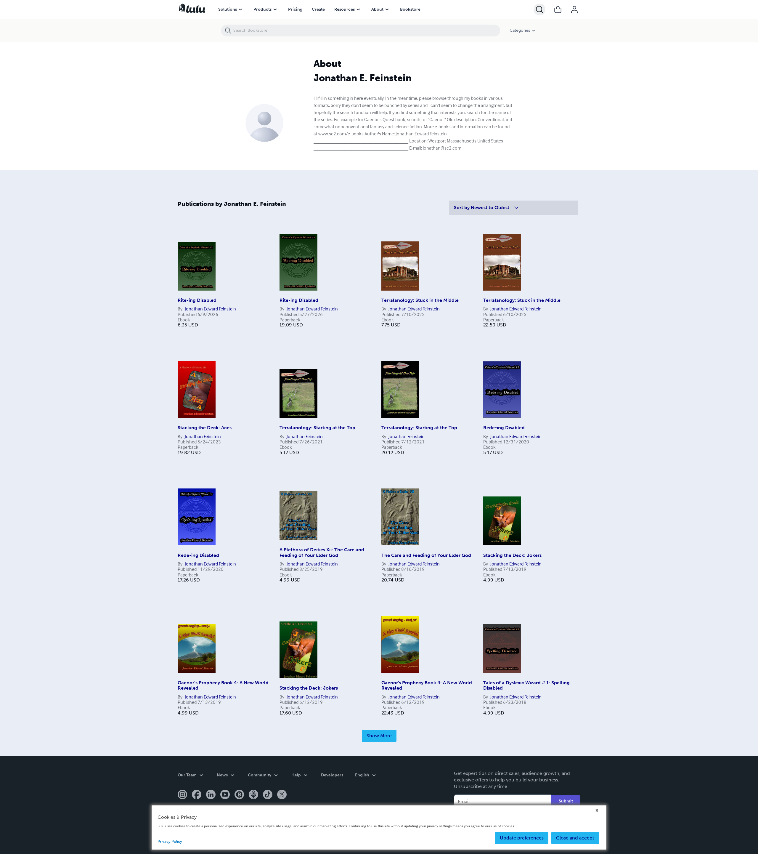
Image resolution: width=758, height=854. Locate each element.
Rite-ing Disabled (197, 300)
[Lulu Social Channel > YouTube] (225, 795)
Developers (332, 775)
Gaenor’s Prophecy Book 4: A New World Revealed (223, 685)
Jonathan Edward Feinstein (210, 308)
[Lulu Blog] (239, 795)
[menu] (240, 9)
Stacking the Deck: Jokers (512, 555)
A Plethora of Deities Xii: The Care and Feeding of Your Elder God (322, 552)
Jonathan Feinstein (203, 436)
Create (318, 9)
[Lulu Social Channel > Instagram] (182, 795)
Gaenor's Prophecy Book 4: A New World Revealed (426, 685)
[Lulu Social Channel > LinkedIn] (211, 795)
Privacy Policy (170, 841)
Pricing (295, 9)
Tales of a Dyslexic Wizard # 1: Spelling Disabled (526, 685)
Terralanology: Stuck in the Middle (420, 300)
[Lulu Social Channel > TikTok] (267, 795)
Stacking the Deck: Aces (205, 427)
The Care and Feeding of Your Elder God (426, 555)
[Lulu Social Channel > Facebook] (196, 795)
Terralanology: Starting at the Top (317, 427)
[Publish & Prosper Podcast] (253, 795)
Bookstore (410, 9)
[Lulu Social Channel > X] (282, 795)
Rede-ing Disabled (504, 427)
